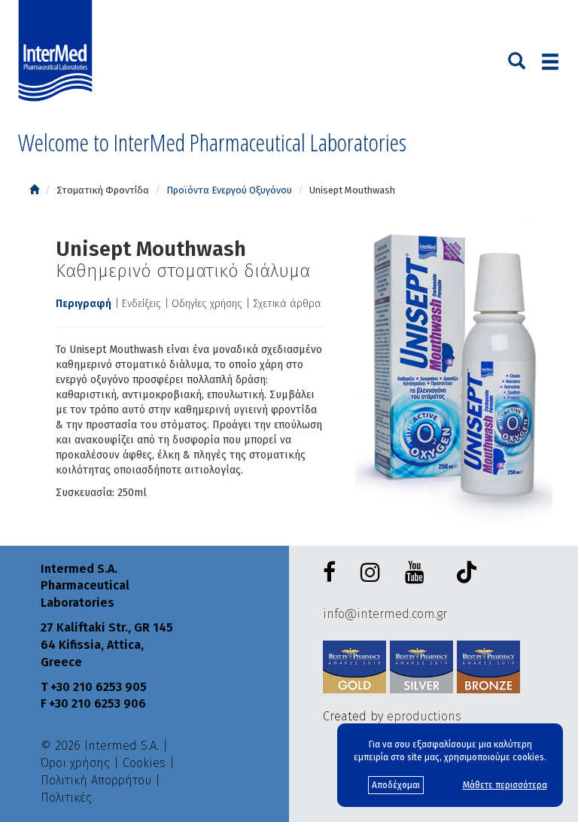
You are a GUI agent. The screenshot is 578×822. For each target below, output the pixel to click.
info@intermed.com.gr (385, 614)
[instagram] (373, 573)
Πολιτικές (66, 797)
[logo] (58, 51)
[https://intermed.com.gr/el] (34, 190)
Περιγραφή (83, 303)
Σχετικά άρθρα (287, 303)
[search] (516, 59)
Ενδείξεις (141, 303)
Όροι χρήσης (75, 763)
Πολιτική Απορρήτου (96, 780)
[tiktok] (462, 575)
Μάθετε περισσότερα (505, 785)
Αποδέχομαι (396, 785)
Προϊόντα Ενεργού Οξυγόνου (229, 190)
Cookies (144, 763)
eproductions (424, 716)
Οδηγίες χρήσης (207, 303)
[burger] (550, 61)
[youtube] (417, 573)
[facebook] (332, 573)
